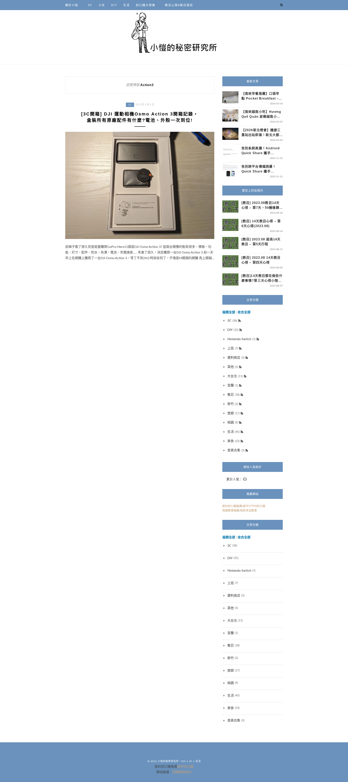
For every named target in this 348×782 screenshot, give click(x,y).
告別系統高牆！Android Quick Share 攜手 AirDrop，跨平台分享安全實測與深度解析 (262, 151)
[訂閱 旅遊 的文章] (242, 413)
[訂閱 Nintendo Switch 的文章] (258, 339)
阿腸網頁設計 (182, 772)
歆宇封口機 (185, 766)
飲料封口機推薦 (232, 506)
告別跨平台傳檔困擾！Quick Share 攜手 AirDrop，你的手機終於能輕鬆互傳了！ (262, 169)
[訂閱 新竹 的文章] (240, 404)
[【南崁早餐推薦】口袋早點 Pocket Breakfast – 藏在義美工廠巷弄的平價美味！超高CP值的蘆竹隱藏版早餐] (230, 97)
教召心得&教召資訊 (179, 5)
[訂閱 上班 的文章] (240, 348)
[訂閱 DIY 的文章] (240, 330)
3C (90, 5)
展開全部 (228, 312)
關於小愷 (71, 5)
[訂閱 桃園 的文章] (240, 422)
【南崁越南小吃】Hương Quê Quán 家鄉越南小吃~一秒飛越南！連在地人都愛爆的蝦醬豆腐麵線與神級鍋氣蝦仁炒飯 (261, 114)
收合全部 (244, 312)
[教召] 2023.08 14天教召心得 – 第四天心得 (261, 260)
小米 (101, 5)
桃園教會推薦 (230, 510)
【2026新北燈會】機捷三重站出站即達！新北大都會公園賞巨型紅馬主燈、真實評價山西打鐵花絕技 (261, 132)
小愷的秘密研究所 (168, 761)
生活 (126, 5)
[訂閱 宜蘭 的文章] (240, 385)
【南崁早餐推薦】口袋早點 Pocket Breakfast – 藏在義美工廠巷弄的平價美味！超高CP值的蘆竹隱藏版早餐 (261, 96)
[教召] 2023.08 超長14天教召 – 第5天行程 (261, 242)
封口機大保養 (145, 5)
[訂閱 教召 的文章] (242, 395)
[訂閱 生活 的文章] (242, 432)
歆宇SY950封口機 (254, 506)
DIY (114, 5)
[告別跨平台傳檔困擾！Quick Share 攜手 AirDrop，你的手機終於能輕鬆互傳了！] (230, 170)
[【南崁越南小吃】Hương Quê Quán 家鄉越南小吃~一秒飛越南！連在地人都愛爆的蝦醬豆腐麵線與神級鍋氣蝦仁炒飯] (230, 115)
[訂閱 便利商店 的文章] (246, 357)
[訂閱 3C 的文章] (239, 320)
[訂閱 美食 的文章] (242, 441)
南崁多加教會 (248, 510)
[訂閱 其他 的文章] (240, 367)
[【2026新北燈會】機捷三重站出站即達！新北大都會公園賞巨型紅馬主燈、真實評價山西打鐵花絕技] (230, 133)
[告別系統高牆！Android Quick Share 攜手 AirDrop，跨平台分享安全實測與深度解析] (230, 152)
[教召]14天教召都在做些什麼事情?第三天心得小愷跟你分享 (262, 278)
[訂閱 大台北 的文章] (245, 376)
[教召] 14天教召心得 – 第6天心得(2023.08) (261, 223)
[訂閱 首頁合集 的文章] (246, 450)
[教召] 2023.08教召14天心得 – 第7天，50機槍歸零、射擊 (260, 205)
